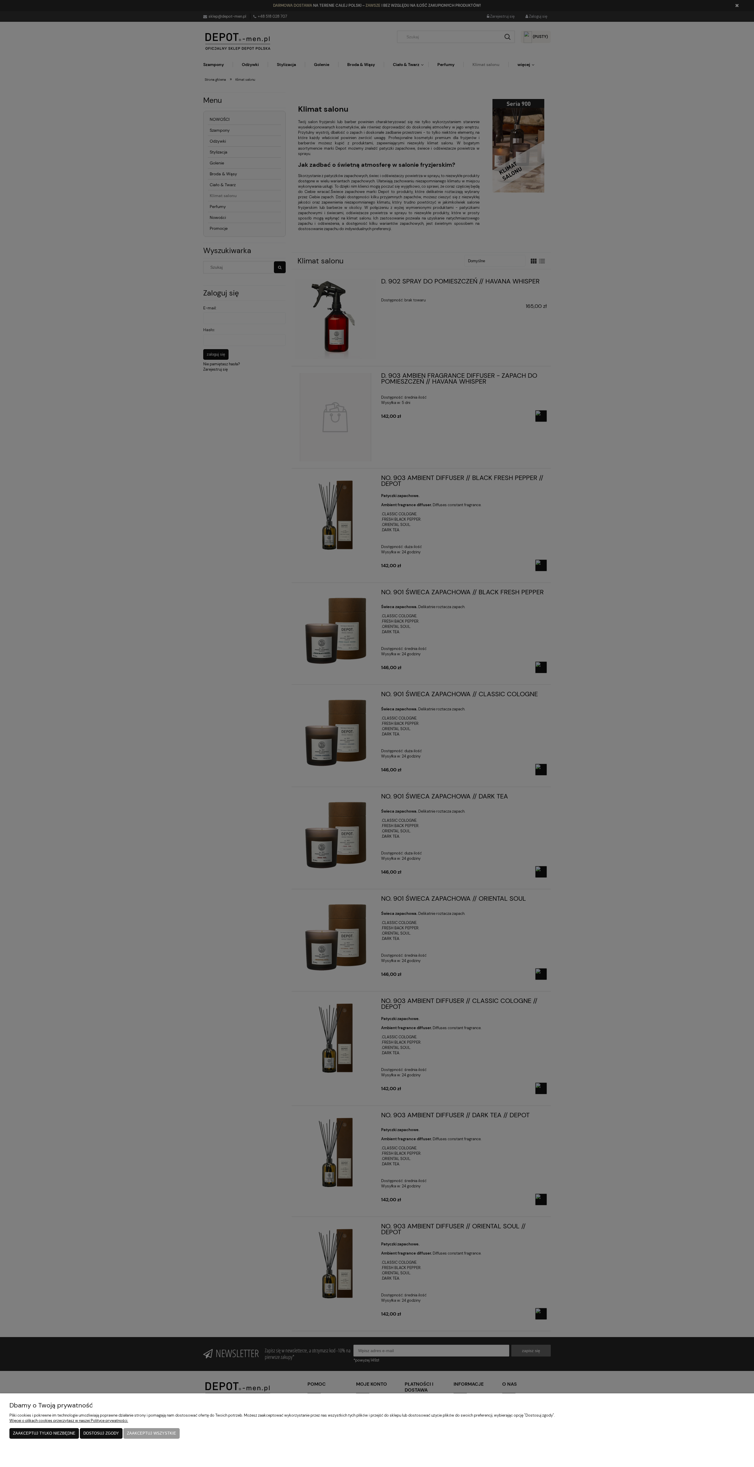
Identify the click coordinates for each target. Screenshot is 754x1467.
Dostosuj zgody (101, 1433)
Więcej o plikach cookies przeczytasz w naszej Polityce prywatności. (68, 1420)
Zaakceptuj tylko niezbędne (44, 1433)
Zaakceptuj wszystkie (151, 1433)
